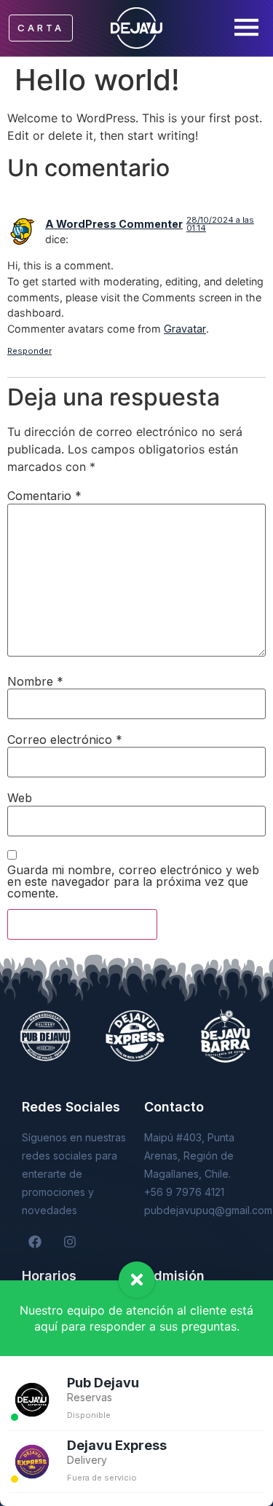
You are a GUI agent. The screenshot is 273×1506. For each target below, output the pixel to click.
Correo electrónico (64, 739)
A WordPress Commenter (114, 224)
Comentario (44, 496)
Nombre (35, 681)
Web (19, 798)
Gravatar (185, 328)
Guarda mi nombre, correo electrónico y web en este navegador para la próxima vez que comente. (133, 881)
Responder (29, 351)
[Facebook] (35, 1242)
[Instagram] (70, 1242)
